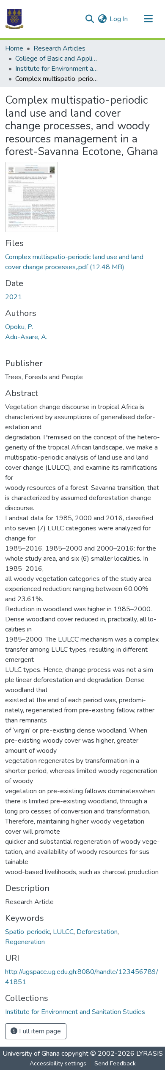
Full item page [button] (39, 1031)
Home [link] (14, 48)
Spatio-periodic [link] (27, 931)
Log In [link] (119, 19)
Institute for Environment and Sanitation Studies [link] (57, 68)
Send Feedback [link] (115, 1063)
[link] (82, 262)
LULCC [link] (63, 931)
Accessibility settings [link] (58, 1063)
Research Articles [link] (59, 48)
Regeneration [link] (25, 942)
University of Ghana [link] (31, 1053)
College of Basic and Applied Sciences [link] (57, 58)
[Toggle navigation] (148, 19)
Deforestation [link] (97, 931)
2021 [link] (13, 297)
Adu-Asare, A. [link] (26, 337)
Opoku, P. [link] (19, 327)
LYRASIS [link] (149, 1053)
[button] (14, 18)
